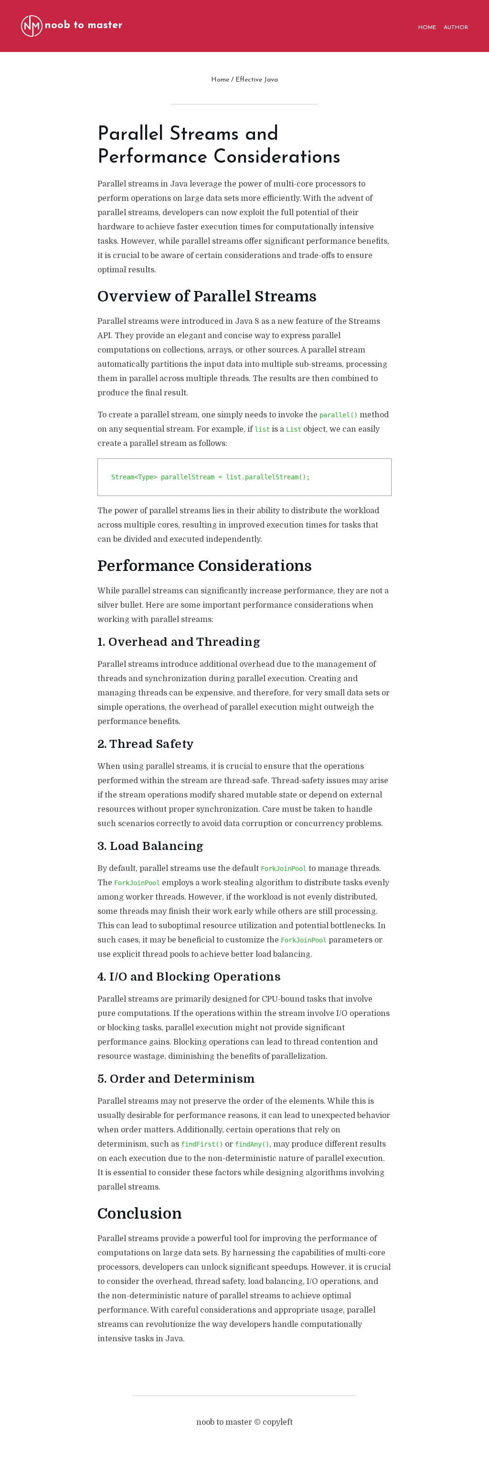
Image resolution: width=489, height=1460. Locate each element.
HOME (427, 28)
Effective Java (256, 79)
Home (220, 79)
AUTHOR (456, 28)
